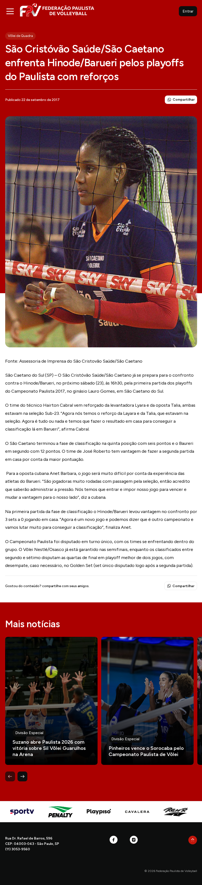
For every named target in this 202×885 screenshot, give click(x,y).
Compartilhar (184, 99)
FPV (57, 9)
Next (22, 776)
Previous (10, 776)
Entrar (188, 11)
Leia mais (51, 701)
